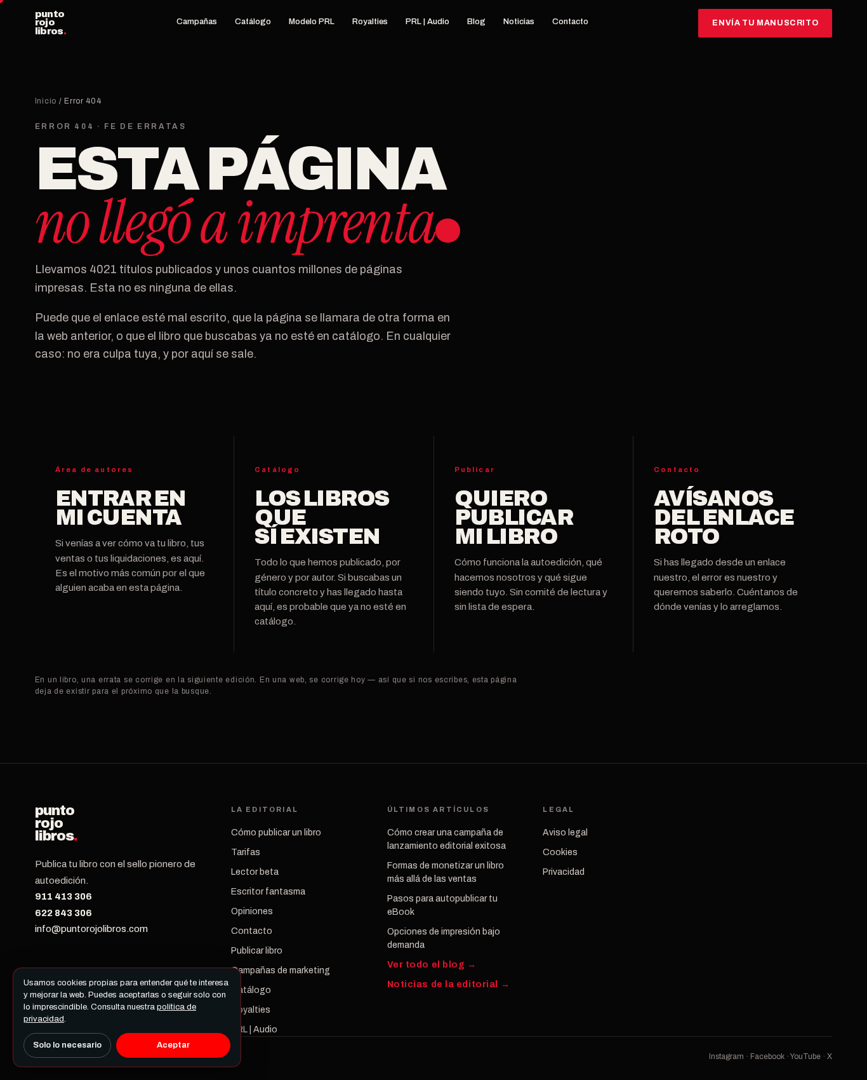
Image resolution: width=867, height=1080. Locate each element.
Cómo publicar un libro (276, 832)
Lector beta (255, 872)
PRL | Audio (427, 21)
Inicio (45, 101)
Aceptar (173, 1045)
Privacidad (564, 872)
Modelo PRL (311, 21)
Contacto (570, 21)
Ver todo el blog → (432, 964)
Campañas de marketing (280, 970)
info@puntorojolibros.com (91, 929)
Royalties (370, 21)
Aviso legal (565, 832)
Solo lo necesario (67, 1045)
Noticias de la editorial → (448, 984)
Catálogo (253, 21)
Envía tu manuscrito (765, 22)
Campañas (196, 21)
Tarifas (245, 852)
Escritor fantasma (268, 891)
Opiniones (252, 911)
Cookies (560, 852)
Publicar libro (256, 950)
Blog (476, 21)
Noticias (518, 21)
